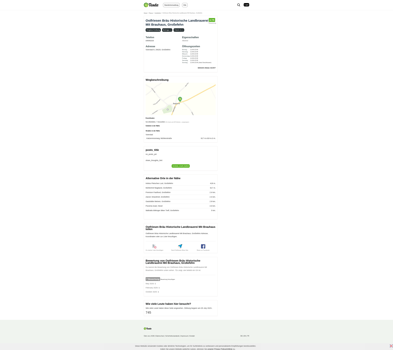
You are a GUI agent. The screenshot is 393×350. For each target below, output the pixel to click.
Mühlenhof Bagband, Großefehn (159, 188)
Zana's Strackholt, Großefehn (158, 197)
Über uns (147, 336)
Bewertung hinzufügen (167, 279)
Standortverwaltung (171, 5)
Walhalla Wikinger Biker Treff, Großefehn (162, 210)
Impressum (184, 336)
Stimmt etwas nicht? (207, 68)
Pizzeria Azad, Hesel (154, 206)
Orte (184, 5)
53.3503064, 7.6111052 (155, 122)
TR (248, 336)
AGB (152, 336)
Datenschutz (160, 336)
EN (245, 336)
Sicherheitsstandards (172, 336)
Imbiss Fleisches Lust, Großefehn (159, 183)
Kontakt (192, 336)
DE (241, 336)
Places (151, 13)
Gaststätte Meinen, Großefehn (158, 201)
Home (145, 13)
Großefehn (158, 13)
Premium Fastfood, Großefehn (158, 192)
